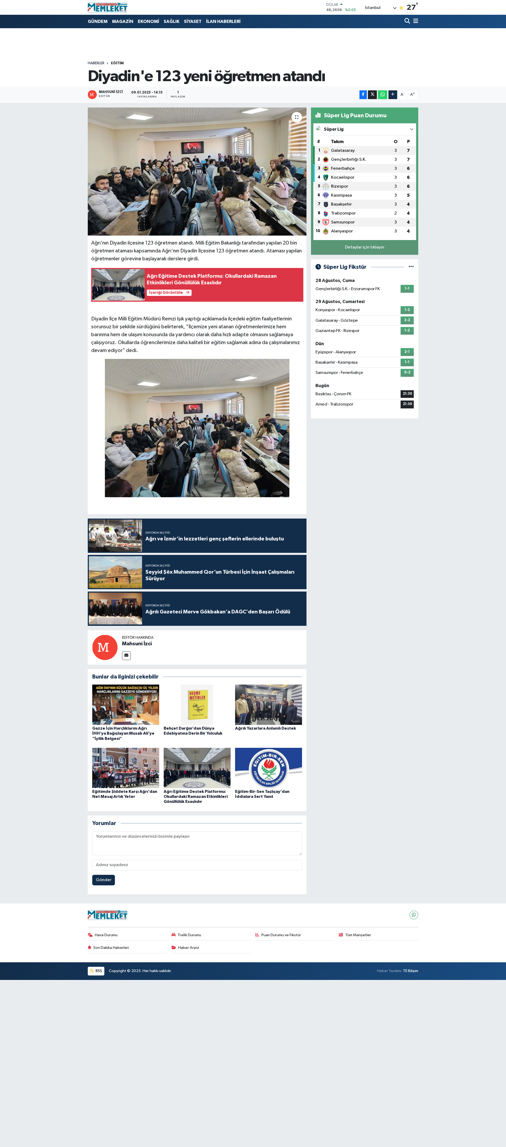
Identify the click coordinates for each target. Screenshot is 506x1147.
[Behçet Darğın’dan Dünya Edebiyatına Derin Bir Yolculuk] (197, 704)
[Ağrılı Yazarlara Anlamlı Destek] (268, 704)
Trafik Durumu (189, 935)
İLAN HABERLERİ (223, 21)
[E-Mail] (126, 655)
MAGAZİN (122, 21)
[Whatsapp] (414, 915)
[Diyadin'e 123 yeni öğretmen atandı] (197, 172)
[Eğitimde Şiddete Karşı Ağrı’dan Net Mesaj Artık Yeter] (125, 768)
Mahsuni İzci (137, 643)
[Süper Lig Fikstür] (411, 267)
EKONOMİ (148, 21)
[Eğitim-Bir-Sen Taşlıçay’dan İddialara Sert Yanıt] (268, 768)
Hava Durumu (106, 935)
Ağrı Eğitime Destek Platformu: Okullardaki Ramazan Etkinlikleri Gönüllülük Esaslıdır (196, 796)
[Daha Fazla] (392, 94)
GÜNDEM (98, 21)
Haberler (96, 63)
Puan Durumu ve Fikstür (281, 935)
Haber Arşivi (188, 948)
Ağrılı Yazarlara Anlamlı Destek (265, 728)
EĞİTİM (117, 63)
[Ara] (408, 21)
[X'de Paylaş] (372, 94)
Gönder (103, 880)
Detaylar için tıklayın (364, 247)
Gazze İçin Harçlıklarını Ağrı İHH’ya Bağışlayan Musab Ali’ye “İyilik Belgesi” (123, 733)
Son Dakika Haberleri (111, 948)
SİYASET (193, 21)
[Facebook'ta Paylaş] (363, 94)
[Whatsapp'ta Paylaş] (382, 94)
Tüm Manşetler (358, 935)
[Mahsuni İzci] (105, 647)
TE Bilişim (410, 971)
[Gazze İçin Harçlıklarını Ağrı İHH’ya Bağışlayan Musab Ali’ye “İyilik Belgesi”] (125, 704)
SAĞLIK (171, 21)
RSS (98, 971)
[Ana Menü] (415, 21)
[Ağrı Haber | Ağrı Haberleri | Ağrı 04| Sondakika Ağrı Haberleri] (107, 7)
